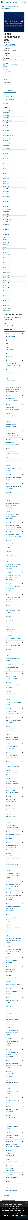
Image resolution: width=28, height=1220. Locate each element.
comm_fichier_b (6, 112)
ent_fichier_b (6, 224)
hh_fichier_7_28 (6, 290)
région (7, 343)
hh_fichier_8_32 (6, 298)
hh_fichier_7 (6, 178)
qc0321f (8, 787)
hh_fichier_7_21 (6, 272)
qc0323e (8, 814)
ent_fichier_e (6, 232)
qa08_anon (9, 1150)
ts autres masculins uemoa (13, 978)
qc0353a (8, 708)
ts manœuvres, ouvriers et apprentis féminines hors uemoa (13, 951)
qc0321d (8, 457)
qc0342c (8, 583)
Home (3, 6)
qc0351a (8, 673)
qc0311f (8, 735)
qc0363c (8, 656)
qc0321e (8, 779)
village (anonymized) (12, 1177)
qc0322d (8, 474)
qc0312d (8, 422)
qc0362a (8, 1028)
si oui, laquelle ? (10, 380)
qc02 (7, 369)
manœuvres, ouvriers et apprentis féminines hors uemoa (13, 621)
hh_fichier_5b (6, 176)
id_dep (7, 354)
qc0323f (8, 823)
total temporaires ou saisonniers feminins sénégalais (12, 1022)
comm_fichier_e (6, 122)
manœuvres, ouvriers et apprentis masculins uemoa (13, 588)
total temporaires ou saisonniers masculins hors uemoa (12, 1054)
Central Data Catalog (11, 6)
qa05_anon (9, 1174)
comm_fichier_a (6, 110)
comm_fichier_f (6, 125)
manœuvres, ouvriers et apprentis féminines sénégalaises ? (13, 577)
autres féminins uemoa (12, 652)
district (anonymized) (12, 1190)
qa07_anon (9, 1159)
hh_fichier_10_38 (6, 308)
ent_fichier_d (6, 229)
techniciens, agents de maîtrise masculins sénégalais (12, 506)
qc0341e (8, 892)
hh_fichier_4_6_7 (7, 171)
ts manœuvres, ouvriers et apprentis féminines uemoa (13, 930)
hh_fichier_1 (5, 163)
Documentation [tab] (9, 96)
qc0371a (8, 1071)
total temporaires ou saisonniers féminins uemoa (12, 1043)
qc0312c (8, 413)
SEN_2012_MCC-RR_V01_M (8, 8)
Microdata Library (11, 2)
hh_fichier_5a (6, 173)
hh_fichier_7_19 (6, 267)
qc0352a (8, 691)
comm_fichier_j (6, 138)
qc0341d (8, 573)
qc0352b (8, 700)
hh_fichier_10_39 (6, 310)
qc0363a (8, 1049)
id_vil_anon (9, 1166)
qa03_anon (9, 1188)
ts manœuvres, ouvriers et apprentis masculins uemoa (13, 919)
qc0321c (8, 448)
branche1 (8, 1124)
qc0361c (8, 627)
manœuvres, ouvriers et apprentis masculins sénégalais (13, 567)
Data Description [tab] (9, 93)
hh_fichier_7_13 (6, 254)
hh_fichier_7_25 (6, 282)
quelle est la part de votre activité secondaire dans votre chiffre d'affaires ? (13, 389)
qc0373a (8, 1106)
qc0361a (8, 1006)
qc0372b (8, 1097)
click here (23, 1215)
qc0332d (8, 531)
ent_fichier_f (6, 234)
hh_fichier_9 (6, 183)
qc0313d (8, 439)
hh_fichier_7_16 (6, 260)
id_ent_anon (9, 1141)
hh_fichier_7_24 (6, 280)
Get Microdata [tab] (10, 99)
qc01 (7, 360)
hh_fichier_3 (6, 168)
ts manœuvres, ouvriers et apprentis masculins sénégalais (13, 897)
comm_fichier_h (6, 130)
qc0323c (8, 483)
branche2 (8, 1132)
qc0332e (8, 853)
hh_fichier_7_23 (6, 277)
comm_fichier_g (6, 127)
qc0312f (8, 752)
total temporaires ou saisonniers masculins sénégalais (12, 1011)
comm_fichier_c (6, 115)
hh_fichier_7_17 (6, 262)
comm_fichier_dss (7, 120)
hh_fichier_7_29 (6, 292)
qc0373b (8, 1115)
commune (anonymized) (13, 1184)
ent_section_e (6, 158)
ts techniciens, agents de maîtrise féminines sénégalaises (13, 847)
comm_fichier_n (6, 148)
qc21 (7, 378)
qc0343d (8, 616)
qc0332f (8, 862)
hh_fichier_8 (6, 181)
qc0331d (8, 512)
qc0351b (8, 682)
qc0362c (8, 642)
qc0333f (8, 881)
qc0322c (8, 466)
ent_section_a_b (6, 150)
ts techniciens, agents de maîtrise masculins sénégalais (13, 836)
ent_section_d (6, 155)
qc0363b (8, 1060)
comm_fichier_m (7, 145)
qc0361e (8, 957)
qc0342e (8, 914)
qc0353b (8, 717)
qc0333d (8, 551)
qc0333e (8, 871)
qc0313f (8, 770)
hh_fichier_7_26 (6, 285)
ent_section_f (6, 161)
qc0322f (8, 805)
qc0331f (8, 842)
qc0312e (8, 743)
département (9, 349)
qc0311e (8, 726)
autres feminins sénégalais (13, 638)
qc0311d (8, 404)
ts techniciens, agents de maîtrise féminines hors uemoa (13, 886)
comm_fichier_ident (7, 209)
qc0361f (8, 966)
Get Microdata (11, 44)
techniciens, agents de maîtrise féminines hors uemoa (12, 556)
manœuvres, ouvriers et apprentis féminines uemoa (13, 599)
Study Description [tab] (10, 90)
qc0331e (8, 831)
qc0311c (8, 395)
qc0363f (8, 997)
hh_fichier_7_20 (6, 270)
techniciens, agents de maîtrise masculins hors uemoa (13, 545)
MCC (18, 6)
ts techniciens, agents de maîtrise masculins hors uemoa (13, 875)
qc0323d (8, 492)
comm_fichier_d (6, 117)
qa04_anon (9, 1181)
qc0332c (8, 522)
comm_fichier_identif (8, 135)
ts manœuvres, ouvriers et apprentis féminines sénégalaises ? (13, 908)
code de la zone (10, 336)
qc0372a (8, 1089)
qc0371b (8, 1080)
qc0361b (8, 1017)
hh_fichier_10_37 (6, 305)
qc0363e (8, 988)
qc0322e (8, 796)
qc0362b (8, 1038)
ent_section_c (6, 153)
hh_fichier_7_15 (6, 257)
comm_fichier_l (6, 143)
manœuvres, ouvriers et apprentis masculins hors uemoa (13, 610)
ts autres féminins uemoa (13, 984)
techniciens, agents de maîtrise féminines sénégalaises (12, 516)
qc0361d (8, 636)
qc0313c (8, 431)
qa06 (7, 333)
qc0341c (8, 562)
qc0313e (8, 761)
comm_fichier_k (6, 140)
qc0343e (8, 936)
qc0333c (8, 540)
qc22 (7, 385)
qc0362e (8, 975)
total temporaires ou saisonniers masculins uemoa (12, 1032)
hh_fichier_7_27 (6, 287)
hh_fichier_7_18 (6, 265)
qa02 (7, 347)
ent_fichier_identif (7, 237)
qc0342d (8, 594)
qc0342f (8, 925)
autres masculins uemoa (13, 645)
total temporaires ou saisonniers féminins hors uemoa (13, 1065)
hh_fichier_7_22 (6, 275)
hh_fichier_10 (6, 186)
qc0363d (8, 665)
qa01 (7, 340)
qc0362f (8, 982)
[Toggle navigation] (24, 2)
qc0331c (8, 501)
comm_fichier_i (6, 133)
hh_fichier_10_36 (6, 303)
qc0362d (8, 649)
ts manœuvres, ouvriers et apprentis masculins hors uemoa (13, 940)
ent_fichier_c (6, 226)
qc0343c (8, 605)
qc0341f (8, 903)
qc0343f (8, 947)
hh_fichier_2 (6, 166)
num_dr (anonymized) (12, 1162)
